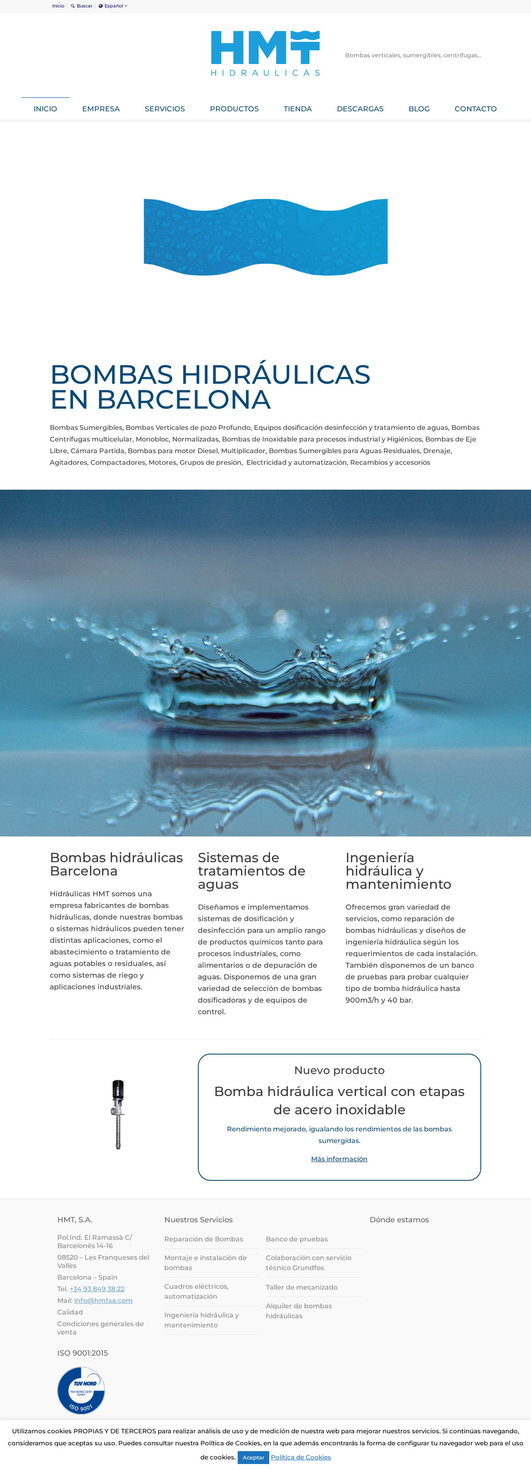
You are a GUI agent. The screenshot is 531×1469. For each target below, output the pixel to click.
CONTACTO (476, 108)
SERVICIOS (165, 108)
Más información (339, 1159)
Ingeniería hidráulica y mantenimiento (201, 1320)
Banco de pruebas (297, 1239)
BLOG (419, 108)
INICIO (45, 108)
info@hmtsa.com (103, 1301)
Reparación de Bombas (203, 1239)
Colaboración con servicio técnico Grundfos (308, 1263)
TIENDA (298, 108)
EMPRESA (101, 108)
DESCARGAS (360, 108)
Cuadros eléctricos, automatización (196, 1291)
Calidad (70, 1312)
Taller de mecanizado (302, 1287)
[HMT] (265, 82)
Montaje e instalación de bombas (205, 1263)
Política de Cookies (301, 1457)
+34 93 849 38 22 (97, 1289)
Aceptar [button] (253, 1457)
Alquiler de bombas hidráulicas (299, 1311)
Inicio (58, 6)
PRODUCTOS (234, 108)
